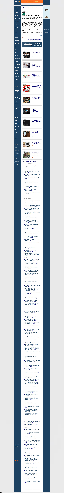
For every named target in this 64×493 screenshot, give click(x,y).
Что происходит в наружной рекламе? (32, 418)
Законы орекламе (16, 104)
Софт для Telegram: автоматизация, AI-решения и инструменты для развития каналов (32, 254)
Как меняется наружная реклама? (31, 327)
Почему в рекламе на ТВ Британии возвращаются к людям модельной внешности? (31, 410)
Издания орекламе (16, 91)
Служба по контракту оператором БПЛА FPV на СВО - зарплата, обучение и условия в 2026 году (32, 289)
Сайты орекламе (16, 94)
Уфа (15, 135)
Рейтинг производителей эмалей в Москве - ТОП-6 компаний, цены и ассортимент (31, 398)
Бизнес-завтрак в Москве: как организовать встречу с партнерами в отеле (32, 221)
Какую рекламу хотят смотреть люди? (32, 429)
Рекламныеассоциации (17, 98)
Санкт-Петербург (17, 149)
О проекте (16, 110)
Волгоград (16, 137)
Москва (15, 120)
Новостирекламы (16, 8)
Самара (15, 155)
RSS (15, 459)
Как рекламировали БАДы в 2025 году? (32, 242)
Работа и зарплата (46, 32)
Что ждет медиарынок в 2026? (30, 479)
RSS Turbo (16, 460)
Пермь (15, 138)
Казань (15, 158)
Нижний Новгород (17, 152)
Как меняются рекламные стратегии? (32, 424)
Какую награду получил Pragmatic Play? (32, 470)
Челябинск (16, 132)
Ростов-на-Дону (16, 161)
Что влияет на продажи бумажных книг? (32, 455)
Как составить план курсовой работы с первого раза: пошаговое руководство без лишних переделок (32, 348)
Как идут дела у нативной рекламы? (31, 308)
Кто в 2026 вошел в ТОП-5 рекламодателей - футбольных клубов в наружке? (32, 212)
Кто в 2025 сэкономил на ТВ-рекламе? (32, 406)
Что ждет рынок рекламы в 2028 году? (32, 177)
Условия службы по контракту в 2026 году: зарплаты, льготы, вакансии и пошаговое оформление (32, 338)
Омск (15, 129)
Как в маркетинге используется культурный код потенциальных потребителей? (31, 282)
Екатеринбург (16, 126)
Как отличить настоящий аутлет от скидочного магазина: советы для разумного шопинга (31, 459)
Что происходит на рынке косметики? (32, 444)
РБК (41, 35)
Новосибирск (16, 123)
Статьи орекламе (16, 33)
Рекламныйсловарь (16, 87)
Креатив (16, 101)
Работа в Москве (46, 29)
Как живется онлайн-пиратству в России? (32, 481)
